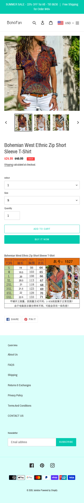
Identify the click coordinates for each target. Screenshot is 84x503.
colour (7, 177)
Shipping (8, 164)
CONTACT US (15, 415)
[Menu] (77, 22)
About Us (13, 354)
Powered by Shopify (49, 490)
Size (6, 193)
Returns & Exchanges (19, 385)
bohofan (37, 490)
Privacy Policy (15, 395)
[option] (23, 122)
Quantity (8, 208)
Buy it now (42, 239)
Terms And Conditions (19, 405)
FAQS (11, 364)
